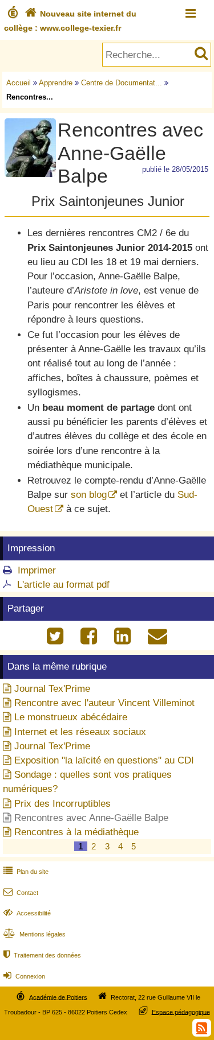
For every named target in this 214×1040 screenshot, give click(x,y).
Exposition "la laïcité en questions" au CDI (104, 760)
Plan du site (26, 871)
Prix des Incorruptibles (62, 803)
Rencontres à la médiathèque (76, 832)
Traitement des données (42, 955)
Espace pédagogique (181, 1011)
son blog (89, 494)
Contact (20, 892)
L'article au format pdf (63, 584)
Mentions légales (34, 934)
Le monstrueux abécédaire (70, 717)
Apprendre (55, 83)
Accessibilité (27, 913)
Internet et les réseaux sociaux (80, 732)
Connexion (24, 976)
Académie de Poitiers (58, 996)
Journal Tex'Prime (52, 688)
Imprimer (37, 570)
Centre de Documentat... (121, 83)
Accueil (18, 83)
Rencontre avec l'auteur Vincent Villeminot (104, 703)
